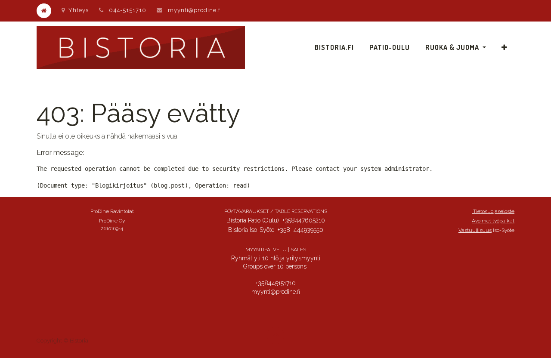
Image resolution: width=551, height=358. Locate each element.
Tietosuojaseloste (493, 211)
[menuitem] (334, 47)
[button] (504, 47)
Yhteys (78, 10)
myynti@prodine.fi (195, 10)
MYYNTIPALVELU (266, 250)
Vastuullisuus (475, 230)
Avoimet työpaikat (493, 221)
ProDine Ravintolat (112, 211)
